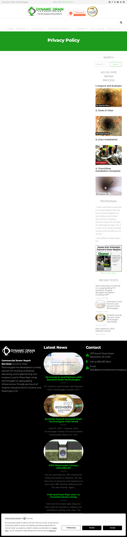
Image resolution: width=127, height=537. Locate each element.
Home (10, 29)
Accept (112, 528)
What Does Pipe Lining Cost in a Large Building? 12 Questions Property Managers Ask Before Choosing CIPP (107, 290)
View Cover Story (108, 273)
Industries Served (59, 29)
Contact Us (113, 29)
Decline (92, 528)
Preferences (71, 528)
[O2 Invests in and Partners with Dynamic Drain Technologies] (100, 304)
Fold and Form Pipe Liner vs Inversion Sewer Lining (63, 495)
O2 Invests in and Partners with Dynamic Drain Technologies (114, 304)
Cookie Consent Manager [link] (13, 518)
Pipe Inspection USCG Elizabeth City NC (105, 329)
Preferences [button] (52, 531)
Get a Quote (97, 29)
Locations (37, 29)
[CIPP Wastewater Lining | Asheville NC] (63, 451)
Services (21, 29)
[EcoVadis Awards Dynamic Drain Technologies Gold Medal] (100, 317)
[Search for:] (108, 64)
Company (80, 29)
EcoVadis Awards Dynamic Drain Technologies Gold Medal (114, 318)
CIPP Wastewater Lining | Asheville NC (63, 466)
